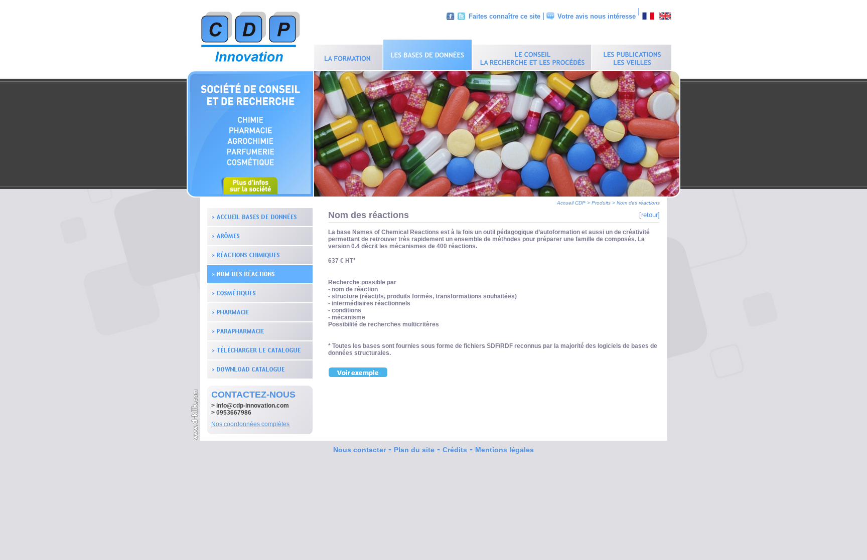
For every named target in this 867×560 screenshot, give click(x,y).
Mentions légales (504, 450)
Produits (601, 203)
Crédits (455, 450)
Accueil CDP (571, 203)
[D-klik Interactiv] (195, 438)
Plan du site (414, 450)
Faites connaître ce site (504, 16)
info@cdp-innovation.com (252, 405)
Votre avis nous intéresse (596, 16)
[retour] (649, 215)
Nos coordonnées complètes (250, 424)
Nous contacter (359, 450)
